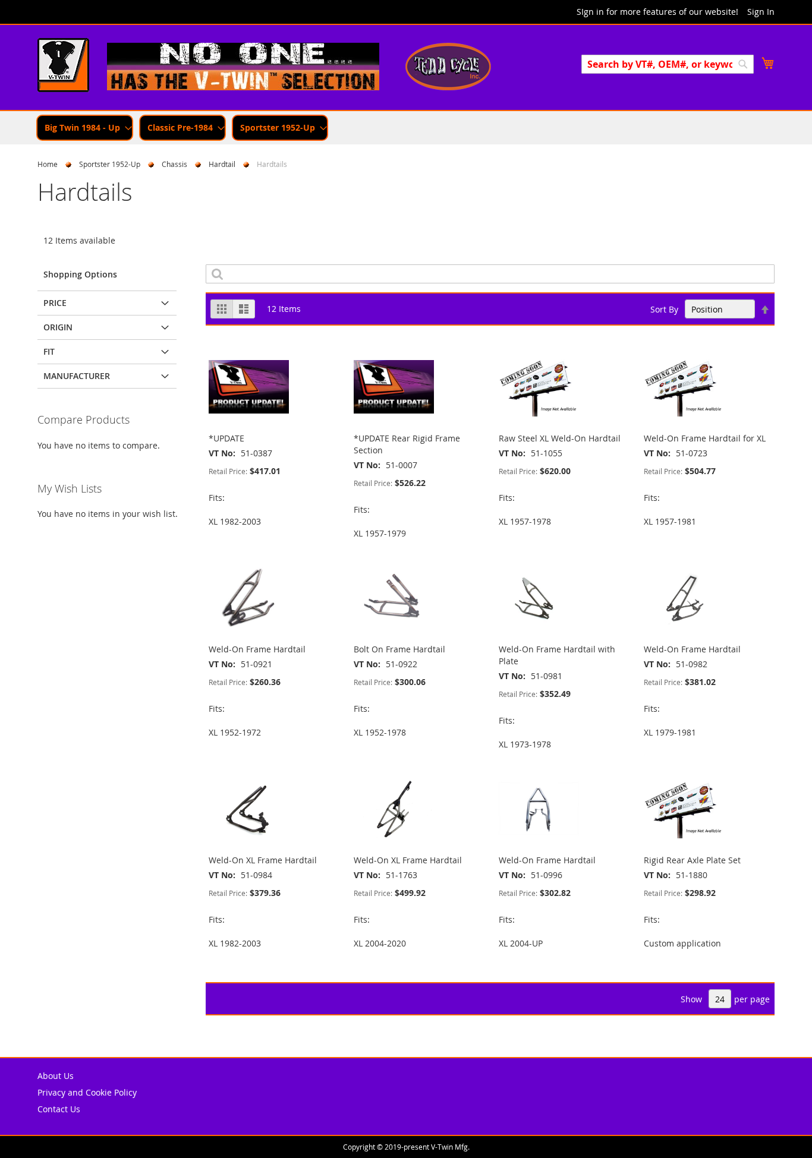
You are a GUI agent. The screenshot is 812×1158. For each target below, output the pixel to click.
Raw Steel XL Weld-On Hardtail (560, 438)
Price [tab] (55, 302)
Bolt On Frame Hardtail (399, 649)
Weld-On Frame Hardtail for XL (705, 438)
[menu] (406, 127)
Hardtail (222, 164)
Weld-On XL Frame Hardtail (263, 860)
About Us (55, 1075)
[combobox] (667, 64)
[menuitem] (84, 128)
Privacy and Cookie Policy (87, 1092)
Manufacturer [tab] (76, 375)
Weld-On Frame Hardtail (257, 649)
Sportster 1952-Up (109, 164)
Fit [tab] (49, 351)
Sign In (761, 11)
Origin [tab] (58, 327)
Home (47, 164)
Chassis (174, 164)
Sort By (664, 309)
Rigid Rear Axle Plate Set (692, 860)
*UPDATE (226, 438)
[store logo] (63, 66)
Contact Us (58, 1109)
